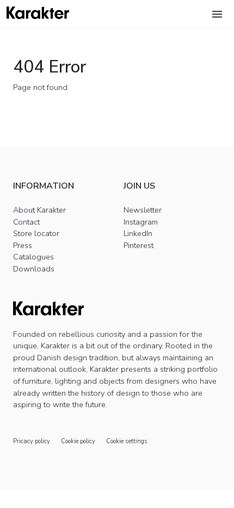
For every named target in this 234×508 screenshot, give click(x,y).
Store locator (36, 233)
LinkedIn (138, 233)
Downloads (33, 268)
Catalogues (33, 256)
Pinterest (138, 245)
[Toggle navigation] (217, 14)
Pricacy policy (31, 441)
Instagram (141, 221)
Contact (26, 221)
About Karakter (39, 209)
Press (22, 245)
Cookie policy (78, 441)
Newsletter (143, 209)
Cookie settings (126, 441)
